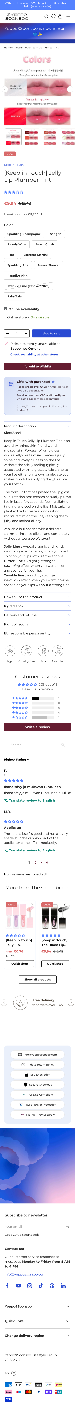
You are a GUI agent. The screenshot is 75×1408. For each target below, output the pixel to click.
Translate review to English (32, 800)
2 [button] (35, 862)
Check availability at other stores (34, 354)
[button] (59, 16)
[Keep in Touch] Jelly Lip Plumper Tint (36, 47)
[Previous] (5, 89)
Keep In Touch (14, 165)
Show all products (37, 979)
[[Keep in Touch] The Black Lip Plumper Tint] (55, 916)
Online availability (24, 309)
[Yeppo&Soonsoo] (37, 1165)
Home (8, 47)
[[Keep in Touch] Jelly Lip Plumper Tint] (19, 916)
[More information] (53, 382)
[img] (13, 781)
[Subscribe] (65, 1226)
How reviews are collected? (26, 874)
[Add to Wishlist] (30, 905)
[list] (37, 89)
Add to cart (51, 333)
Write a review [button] (37, 727)
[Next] (70, 89)
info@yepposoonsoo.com (25, 1274)
